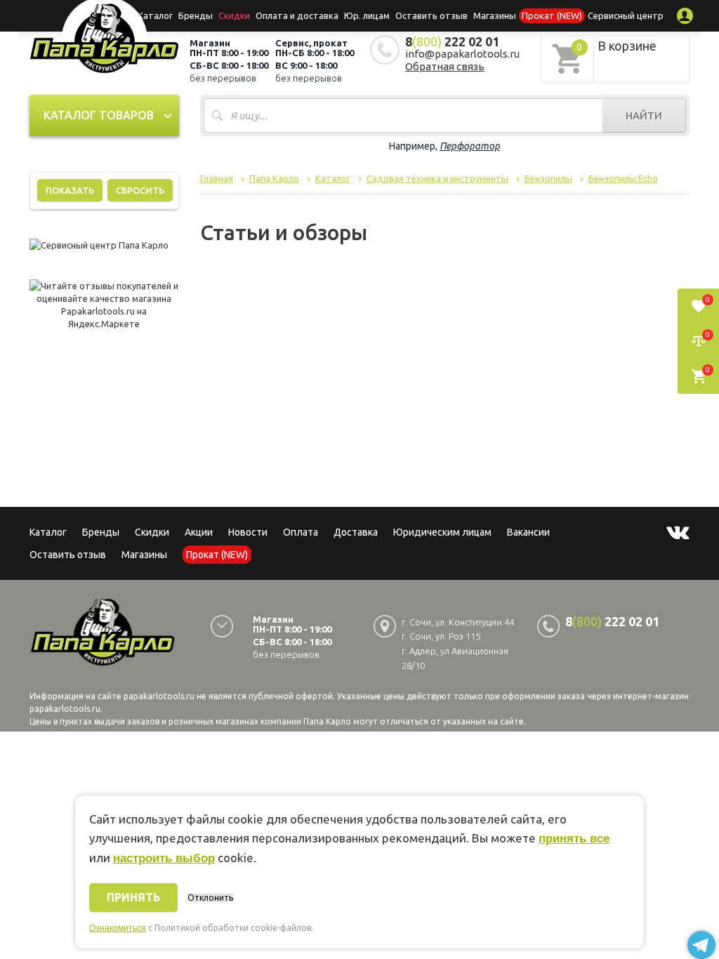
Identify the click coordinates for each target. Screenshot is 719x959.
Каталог (155, 15)
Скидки (152, 532)
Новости (248, 532)
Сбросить (140, 190)
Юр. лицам (367, 15)
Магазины (144, 554)
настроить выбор (164, 858)
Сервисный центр (626, 15)
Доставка (356, 532)
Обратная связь (444, 66)
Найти (644, 115)
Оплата (300, 532)
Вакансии (528, 532)
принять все (574, 838)
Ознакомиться (117, 928)
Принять (133, 897)
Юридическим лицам (442, 532)
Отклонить (210, 897)
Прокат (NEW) (552, 15)
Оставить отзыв (431, 15)
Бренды (195, 15)
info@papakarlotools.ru (462, 54)
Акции (199, 532)
